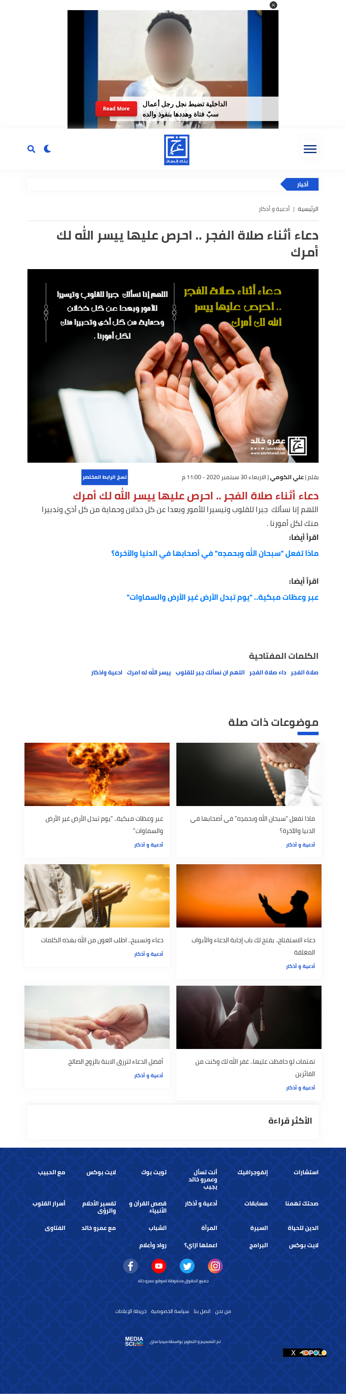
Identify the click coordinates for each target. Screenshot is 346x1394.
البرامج (258, 1245)
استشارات (306, 1172)
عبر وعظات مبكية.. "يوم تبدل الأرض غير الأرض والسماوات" (223, 597)
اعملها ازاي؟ (200, 1245)
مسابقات (256, 1203)
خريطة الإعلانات (130, 1311)
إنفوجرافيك (253, 1172)
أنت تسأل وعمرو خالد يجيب (203, 1179)
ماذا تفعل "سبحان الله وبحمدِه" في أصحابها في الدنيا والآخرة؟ (215, 553)
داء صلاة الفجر (267, 672)
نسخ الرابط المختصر (105, 477)
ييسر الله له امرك (149, 672)
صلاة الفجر (305, 672)
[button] (273, 5)
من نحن (223, 1311)
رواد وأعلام (153, 1245)
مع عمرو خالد (98, 1227)
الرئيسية (308, 208)
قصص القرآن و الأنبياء (148, 1207)
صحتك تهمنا (302, 1203)
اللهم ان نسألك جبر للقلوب (210, 672)
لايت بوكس (101, 1172)
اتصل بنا (202, 1311)
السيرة (259, 1227)
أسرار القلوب (48, 1203)
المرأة (209, 1227)
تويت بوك (154, 1172)
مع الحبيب (51, 1172)
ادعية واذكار (106, 672)
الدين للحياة (303, 1227)
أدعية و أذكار (300, 844)
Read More (116, 108)
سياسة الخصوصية (170, 1311)
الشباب (158, 1227)
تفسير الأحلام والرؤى (99, 1207)
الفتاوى (55, 1227)
